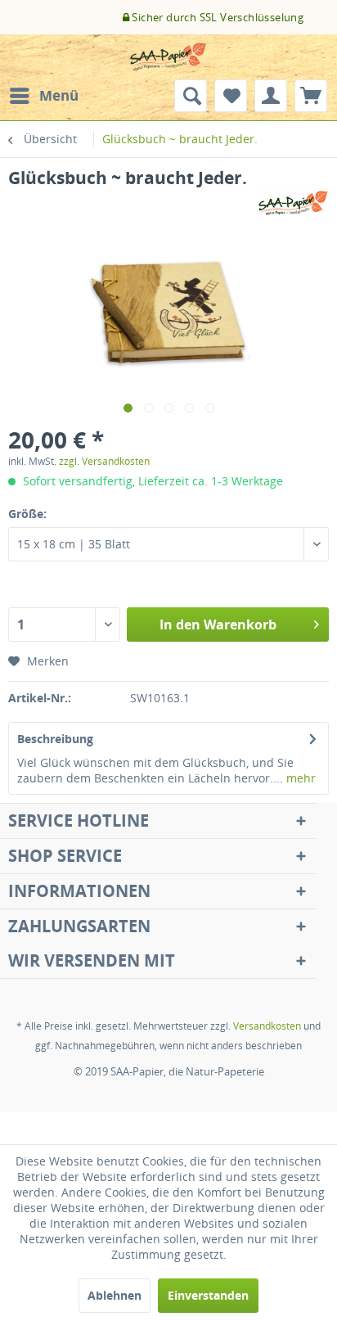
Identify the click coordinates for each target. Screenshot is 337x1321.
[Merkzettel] (230, 95)
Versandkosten (267, 1026)
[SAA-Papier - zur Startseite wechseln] (168, 57)
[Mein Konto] (270, 95)
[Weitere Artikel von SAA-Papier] (294, 203)
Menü (59, 95)
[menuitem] (43, 95)
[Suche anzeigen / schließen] (190, 95)
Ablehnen (115, 1295)
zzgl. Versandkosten (104, 461)
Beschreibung (55, 738)
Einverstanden (208, 1295)
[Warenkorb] (310, 95)
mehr (299, 778)
